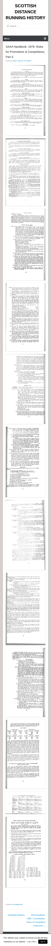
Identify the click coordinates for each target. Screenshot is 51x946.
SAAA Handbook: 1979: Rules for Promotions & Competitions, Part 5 (25, 52)
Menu (7, 38)
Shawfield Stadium (15, 915)
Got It (43, 942)
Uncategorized (17, 904)
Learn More (31, 942)
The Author (27, 61)
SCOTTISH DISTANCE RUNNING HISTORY (25, 11)
